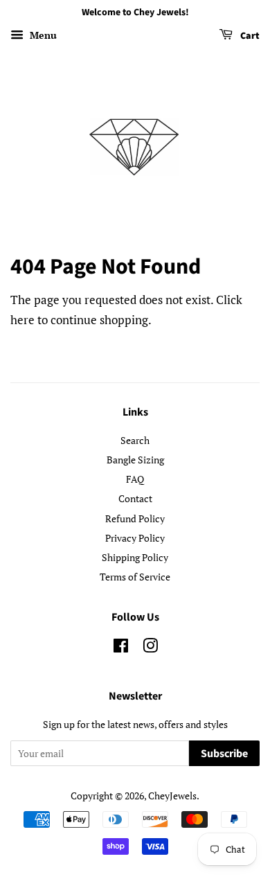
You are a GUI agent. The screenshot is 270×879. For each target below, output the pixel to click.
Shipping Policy (135, 557)
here (22, 320)
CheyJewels (172, 795)
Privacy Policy (135, 537)
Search (135, 440)
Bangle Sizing (135, 459)
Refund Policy (135, 518)
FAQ (135, 479)
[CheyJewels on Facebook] (121, 648)
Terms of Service (135, 576)
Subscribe (224, 753)
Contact (135, 498)
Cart (249, 36)
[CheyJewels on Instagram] (150, 648)
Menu (42, 35)
